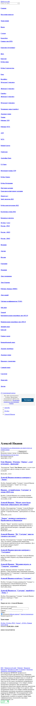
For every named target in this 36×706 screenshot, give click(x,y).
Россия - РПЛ (5, 226)
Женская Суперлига (7, 88)
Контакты (4, 669)
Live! (8, 223)
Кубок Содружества (7, 68)
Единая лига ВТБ (7, 41)
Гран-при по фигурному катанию (12, 191)
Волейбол (4, 79)
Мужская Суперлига (8, 82)
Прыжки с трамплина (8, 361)
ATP (2, 133)
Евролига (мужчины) (8, 47)
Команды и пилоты (7, 218)
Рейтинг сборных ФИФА (9, 289)
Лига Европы (5, 282)
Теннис (3, 117)
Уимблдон (4, 152)
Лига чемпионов (6, 276)
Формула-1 (4, 196)
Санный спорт (5, 367)
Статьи (3, 33)
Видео (3, 27)
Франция (4, 270)
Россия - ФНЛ (5, 232)
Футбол (3, 223)
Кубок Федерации (7, 183)
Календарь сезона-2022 (8, 212)
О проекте (22, 669)
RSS (2, 668)
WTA (2, 139)
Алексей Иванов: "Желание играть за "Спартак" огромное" (16, 565)
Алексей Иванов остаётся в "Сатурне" (16, 578)
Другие (3, 386)
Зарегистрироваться (27, 614)
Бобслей (3, 330)
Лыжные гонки (6, 114)
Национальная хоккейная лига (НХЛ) (13, 322)
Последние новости (7, 14)
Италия (3, 257)
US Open (3, 164)
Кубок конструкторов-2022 (10, 205)
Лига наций (4, 295)
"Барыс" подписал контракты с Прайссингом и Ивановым (14, 519)
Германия (4, 263)
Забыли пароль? (15, 614)
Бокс (2, 74)
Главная (3, 8)
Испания (4, 245)
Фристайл (4, 380)
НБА (2, 54)
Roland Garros (5, 145)
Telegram (20, 668)
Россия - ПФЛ (5, 238)
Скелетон (4, 374)
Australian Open (6, 158)
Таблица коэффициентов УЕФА (11, 301)
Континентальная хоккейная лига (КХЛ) (14, 315)
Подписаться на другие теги (10, 455)
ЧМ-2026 (4, 307)
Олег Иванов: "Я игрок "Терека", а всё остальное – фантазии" (17, 463)
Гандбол (3, 93)
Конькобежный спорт (8, 342)
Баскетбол (4, 38)
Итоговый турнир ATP (8, 170)
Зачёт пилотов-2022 (7, 199)
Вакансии (27, 668)
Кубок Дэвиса (5, 177)
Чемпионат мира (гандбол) (10, 109)
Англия (3, 251)
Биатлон (3, 59)
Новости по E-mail (10, 668)
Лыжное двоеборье (7, 348)
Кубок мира (5, 62)
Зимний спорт (5, 326)
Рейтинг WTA (5, 127)
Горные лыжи (5, 336)
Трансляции (5, 21)
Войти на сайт (5, 1)
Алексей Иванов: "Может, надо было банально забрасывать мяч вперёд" (16, 504)
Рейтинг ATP (5, 120)
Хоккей (3, 312)
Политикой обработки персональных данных (11, 402)
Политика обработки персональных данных (17, 670)
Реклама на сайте (13, 669)
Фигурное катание (7, 188)
